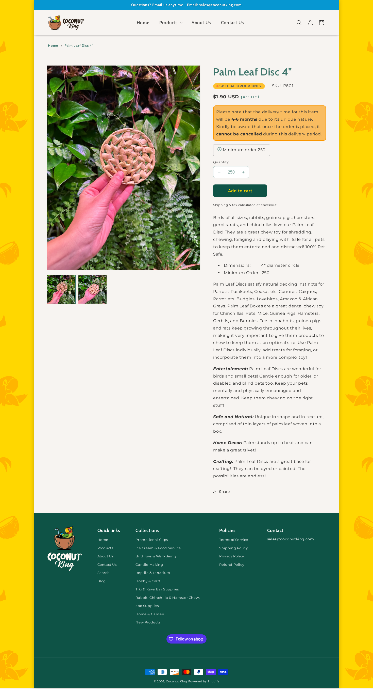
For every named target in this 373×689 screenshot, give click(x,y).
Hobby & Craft (147, 581)
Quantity (221, 162)
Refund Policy (231, 565)
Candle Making (149, 565)
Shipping (220, 205)
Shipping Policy (233, 548)
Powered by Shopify (203, 681)
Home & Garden (149, 614)
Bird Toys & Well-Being (155, 556)
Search (103, 573)
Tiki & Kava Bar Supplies (157, 589)
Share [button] (224, 491)
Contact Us (107, 565)
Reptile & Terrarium (152, 573)
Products (105, 548)
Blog (101, 581)
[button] (170, 23)
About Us (105, 556)
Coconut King (176, 681)
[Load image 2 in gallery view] (92, 289)
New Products (147, 622)
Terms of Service (233, 540)
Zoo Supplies (147, 606)
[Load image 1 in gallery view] (61, 289)
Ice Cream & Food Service (158, 548)
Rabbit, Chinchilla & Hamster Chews (167, 598)
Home (53, 45)
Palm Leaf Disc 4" (78, 45)
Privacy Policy (231, 556)
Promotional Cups (151, 540)
